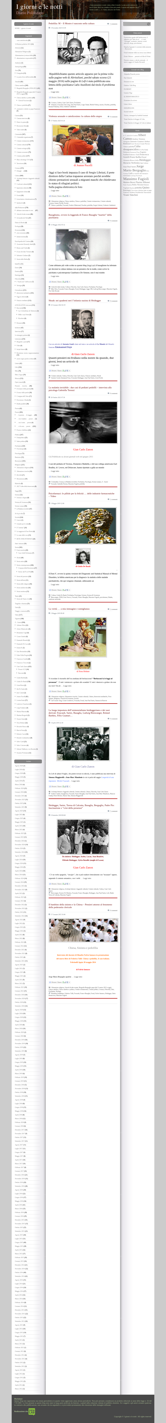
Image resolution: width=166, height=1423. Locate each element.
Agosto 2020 (19, 1010)
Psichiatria (18, 446)
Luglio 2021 (18, 968)
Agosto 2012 (19, 1370)
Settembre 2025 (20, 807)
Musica (17, 378)
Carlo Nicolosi (135, 144)
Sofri (61, 107)
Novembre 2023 (20, 890)
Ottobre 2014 (19, 1272)
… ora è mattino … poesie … (26, 419)
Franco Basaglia (69, 289)
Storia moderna (21, 591)
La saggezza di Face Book (25, 531)
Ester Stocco (67, 597)
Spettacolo (20, 203)
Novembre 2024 (20, 845)
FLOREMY (127, 89)
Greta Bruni (20, 685)
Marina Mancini (21, 711)
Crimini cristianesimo (23, 141)
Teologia (19, 285)
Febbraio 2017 (19, 1167)
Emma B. (19, 648)
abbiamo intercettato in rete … (26, 210)
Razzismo (18, 457)
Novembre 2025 (20, 799)
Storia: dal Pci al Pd (24, 572)
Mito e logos (19, 375)
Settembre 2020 (20, 1006)
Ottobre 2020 (19, 1002)
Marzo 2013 (18, 1344)
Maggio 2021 (19, 976)
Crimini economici (22, 152)
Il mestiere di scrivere (130, 100)
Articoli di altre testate (23, 214)
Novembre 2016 (20, 1179)
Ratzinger (127, 190)
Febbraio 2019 (19, 1077)
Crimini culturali (22, 145)
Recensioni (18, 461)
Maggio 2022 (19, 931)
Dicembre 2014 (19, 1265)
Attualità (17, 82)
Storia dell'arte (21, 580)
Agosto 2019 (19, 1055)
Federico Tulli (69, 993)
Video (17, 615)
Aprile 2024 (18, 871)
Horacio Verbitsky (131, 163)
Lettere (17, 363)
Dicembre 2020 (19, 995)
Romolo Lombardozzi (23, 738)
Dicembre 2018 (19, 1085)
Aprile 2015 (18, 1250)
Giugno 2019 (19, 1062)
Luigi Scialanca (21, 708)
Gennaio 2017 (19, 1171)
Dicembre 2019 (19, 1040)
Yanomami (147, 192)
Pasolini (107, 105)
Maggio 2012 (19, 1381)
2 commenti (113, 499)
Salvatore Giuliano (22, 255)
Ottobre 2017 (19, 1137)
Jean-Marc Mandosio (102, 794)
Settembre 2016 (20, 1186)
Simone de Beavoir (101, 700)
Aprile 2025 (18, 826)
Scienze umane (19, 506)
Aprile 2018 (18, 1115)
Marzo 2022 (18, 938)
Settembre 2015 (20, 1231)
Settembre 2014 (20, 1276)
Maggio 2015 (19, 1246)
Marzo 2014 (18, 1299)
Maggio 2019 (19, 1066)
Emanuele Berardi (22, 640)
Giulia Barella (21, 678)
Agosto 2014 (19, 1280)
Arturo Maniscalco (22, 629)
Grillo (137, 160)
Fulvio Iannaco (99, 993)
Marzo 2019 (18, 1073)
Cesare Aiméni (21, 636)
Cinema (17, 115)
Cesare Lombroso (68, 700)
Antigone (126, 141)
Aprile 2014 (18, 1295)
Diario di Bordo (20, 223)
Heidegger (82, 289)
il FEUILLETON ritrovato (23, 305)
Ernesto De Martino (65, 893)
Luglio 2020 (18, 1013)
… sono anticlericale (21, 40)
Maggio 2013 (19, 1336)
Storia (17, 547)
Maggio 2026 (19, 777)
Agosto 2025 (19, 811)
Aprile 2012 (18, 1385)
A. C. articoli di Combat (130, 135)
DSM (61, 597)
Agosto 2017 (19, 1145)
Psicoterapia (20, 449)
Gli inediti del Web (22, 218)
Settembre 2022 (20, 916)
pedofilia (113, 105)
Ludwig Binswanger (99, 289)
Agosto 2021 (19, 965)
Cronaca (17, 168)
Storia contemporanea (23, 565)
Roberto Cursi (21, 734)
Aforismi (17, 48)
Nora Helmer (21, 723)
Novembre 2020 (20, 998)
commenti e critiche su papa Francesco (28, 109)
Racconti (19, 308)
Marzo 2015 (18, 1254)
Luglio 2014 (18, 1284)
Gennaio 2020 (19, 1036)
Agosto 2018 (19, 1100)
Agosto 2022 (19, 920)
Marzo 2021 (18, 983)
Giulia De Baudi (22, 681)
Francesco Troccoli (22, 663)
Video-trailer (20, 130)
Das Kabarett (128, 78)
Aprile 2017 (18, 1160)
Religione (18, 465)
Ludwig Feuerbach (136, 175)
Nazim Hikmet (143, 182)
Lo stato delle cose (22, 535)
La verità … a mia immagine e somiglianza (69, 609)
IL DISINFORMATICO (131, 97)
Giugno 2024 (19, 863)
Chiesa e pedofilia (22, 105)
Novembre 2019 (20, 1043)
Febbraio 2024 (19, 878)
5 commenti (113, 811)
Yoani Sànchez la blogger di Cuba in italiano (137, 123)
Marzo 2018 (18, 1119)
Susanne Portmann (22, 753)
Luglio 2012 (18, 1374)
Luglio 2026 (18, 769)
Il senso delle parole (23, 392)
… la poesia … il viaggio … (25, 415)
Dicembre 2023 (19, 886)
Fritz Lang (67, 105)
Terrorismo (20, 163)
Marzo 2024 (18, 875)
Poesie (17, 412)
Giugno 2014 (19, 1287)
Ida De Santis (21, 689)
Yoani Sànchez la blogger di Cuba (134, 119)
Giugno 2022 (19, 927)
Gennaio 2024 (19, 882)
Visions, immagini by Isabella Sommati (136, 115)
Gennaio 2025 (19, 837)
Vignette (17, 619)
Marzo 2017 (18, 1164)
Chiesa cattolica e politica (24, 98)
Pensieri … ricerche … (22, 386)
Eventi (18, 195)
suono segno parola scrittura (25, 359)
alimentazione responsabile (25, 58)
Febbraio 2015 (19, 1257)
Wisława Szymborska (136, 192)
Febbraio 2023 (19, 897)
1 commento (113, 24)
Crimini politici (21, 156)
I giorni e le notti (39, 6)
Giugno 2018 (19, 1107)
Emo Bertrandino (22, 651)
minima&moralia (129, 108)
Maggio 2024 (19, 867)
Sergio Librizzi (97, 205)
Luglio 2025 (18, 814)
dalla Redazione (20, 207)
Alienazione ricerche (23, 471)
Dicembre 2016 (19, 1175)
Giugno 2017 (19, 1152)
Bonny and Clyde (22, 248)
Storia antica (20, 561)
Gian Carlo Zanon (22, 666)
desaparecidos (131, 149)
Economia (18, 230)
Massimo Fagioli (112, 289)
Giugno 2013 (19, 1332)
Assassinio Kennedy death (25, 244)
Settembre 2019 (20, 1051)
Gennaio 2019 (19, 1081)
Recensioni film (21, 126)
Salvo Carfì (20, 741)
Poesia (17, 408)
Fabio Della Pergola (23, 655)
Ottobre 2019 (19, 1047)
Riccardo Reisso (22, 726)
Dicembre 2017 (19, 1130)
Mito (16, 371)
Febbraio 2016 (19, 1212)
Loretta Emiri (21, 700)
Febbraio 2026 (19, 788)
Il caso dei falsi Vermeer (24, 252)
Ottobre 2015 (19, 1227)
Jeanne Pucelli (21, 696)
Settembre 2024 (20, 852)
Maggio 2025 (19, 822)
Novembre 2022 (20, 908)
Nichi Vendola (127, 185)
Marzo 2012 (18, 1389)
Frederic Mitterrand (75, 205)
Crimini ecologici (22, 148)
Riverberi (21, 318)
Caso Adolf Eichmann (25, 553)
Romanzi (19, 323)
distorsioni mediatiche (23, 293)
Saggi (16, 491)
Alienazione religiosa (23, 468)
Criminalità (18, 134)
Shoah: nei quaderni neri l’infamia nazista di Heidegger (75, 300)
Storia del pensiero (22, 576)
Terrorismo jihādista (137, 190)
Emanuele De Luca (22, 644)
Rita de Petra (20, 730)
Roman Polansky (54, 107)
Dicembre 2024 (19, 841)
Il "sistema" (20, 528)
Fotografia (20, 73)
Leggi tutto (55, 92)
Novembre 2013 (20, 1314)
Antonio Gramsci (137, 141)
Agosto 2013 (19, 1325)
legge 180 (89, 289)
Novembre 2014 (20, 1269)
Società (17, 517)
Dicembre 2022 (19, 905)
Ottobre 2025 (19, 803)
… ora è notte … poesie (24, 422)
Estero (17, 268)
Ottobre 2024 (19, 848)
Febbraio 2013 (19, 1347)
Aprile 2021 (18, 980)
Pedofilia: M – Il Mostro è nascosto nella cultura (71, 23)
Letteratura (18, 339)
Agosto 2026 (19, 766)
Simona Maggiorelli (77, 796)
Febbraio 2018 (19, 1122)
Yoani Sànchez (130, 194)
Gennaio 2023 (19, 901)
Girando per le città (22, 524)
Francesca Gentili (22, 659)
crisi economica (21, 233)
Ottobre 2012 (19, 1362)
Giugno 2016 (19, 1197)
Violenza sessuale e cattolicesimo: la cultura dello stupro (75, 116)
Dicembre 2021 (19, 950)
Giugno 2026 (19, 773)
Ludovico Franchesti (23, 704)
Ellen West (54, 289)
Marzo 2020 (18, 1028)
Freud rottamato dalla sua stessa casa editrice (137, 53)
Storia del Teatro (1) (23, 599)
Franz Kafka (135, 157)
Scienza (17, 495)
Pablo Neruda (137, 185)
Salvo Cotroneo (21, 745)
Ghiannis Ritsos (128, 160)
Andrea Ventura (138, 139)
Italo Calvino (144, 163)
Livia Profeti (99, 378)
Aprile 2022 (18, 935)
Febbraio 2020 (19, 1032)
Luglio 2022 (18, 923)
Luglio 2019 (18, 1058)
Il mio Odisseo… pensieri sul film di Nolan (137, 56)
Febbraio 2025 (19, 833)
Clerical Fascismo (23, 100)
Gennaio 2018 (19, 1126)
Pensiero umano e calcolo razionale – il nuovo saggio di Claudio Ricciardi (136, 61)
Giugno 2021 (19, 972)
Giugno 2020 (19, 1017)
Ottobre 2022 (19, 912)
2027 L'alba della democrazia (25, 486)
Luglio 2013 (18, 1329)
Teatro (17, 596)
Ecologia (17, 226)
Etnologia (18, 275)
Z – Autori (18, 622)
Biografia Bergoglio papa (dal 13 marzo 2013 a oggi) (95, 987)
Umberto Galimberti (70, 107)
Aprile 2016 (18, 1205)
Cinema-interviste (22, 118)
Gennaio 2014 (19, 1306)
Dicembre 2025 (19, 796)
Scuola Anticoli (128, 112)
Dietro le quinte (21, 122)
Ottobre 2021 (19, 957)
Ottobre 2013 (19, 1317)
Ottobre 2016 (19, 1182)
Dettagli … (20, 171)
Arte (16, 70)
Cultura (17, 176)
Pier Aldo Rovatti (54, 291)
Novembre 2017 (20, 1134)
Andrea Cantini (55, 794)
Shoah (18, 558)
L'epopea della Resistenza (26, 568)
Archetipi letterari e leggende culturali (28, 178)
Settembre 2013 (20, 1321)
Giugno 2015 (19, 1242)
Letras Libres (128, 104)
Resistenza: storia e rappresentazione (28, 353)
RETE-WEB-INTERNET (24, 539)
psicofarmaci (104, 597)
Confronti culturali (22, 184)
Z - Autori (105, 482)
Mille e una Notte (23, 315)
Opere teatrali (19, 382)
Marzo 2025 (18, 830)
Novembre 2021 (20, 953)
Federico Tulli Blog (130, 85)
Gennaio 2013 (19, 1351)
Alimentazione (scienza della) (24, 55)
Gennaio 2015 (19, 1261)
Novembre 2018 (20, 1088)
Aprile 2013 (18, 1340)
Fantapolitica (20, 437)
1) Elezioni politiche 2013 (23, 44)
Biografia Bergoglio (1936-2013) (27, 88)
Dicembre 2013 (19, 1310)
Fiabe (18, 345)
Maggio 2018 (19, 1111)
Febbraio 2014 (19, 1302)
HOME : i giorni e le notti (23, 28)
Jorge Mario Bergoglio (134, 168)
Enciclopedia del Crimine (22, 241)
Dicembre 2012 (19, 1355)
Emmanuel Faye (66, 378)
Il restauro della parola (23, 389)
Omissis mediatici (22, 300)
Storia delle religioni (23, 584)
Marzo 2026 (18, 784)
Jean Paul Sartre (76, 105)
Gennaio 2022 (19, 946)
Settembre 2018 (20, 1096)
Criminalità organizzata (24, 137)
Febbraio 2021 (19, 987)
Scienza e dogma (22, 498)
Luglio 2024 (18, 860)
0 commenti (113, 117)
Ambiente (18, 63)
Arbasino (54, 105)
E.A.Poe (141, 150)
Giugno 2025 (19, 818)
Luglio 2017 (18, 1149)
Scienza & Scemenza (21, 502)
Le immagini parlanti (21, 335)
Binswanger (54, 597)
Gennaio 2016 (19, 1216)
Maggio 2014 (19, 1291)
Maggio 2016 (19, 1201)
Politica (17, 435)
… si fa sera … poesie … (24, 426)
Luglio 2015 (18, 1239)
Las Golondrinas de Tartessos (27, 311)
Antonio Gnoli (55, 378)
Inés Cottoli (20, 693)
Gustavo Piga (128, 93)
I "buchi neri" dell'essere (24, 282)
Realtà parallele (21, 404)
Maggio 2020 (19, 1021)
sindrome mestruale (55, 599)
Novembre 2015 (20, 1224)
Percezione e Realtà (22, 400)
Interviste (18, 331)
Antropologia (19, 67)
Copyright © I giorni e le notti (125, 1417)
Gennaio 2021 (19, 991)
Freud (77, 289)
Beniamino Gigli (22, 633)
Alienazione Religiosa (21, 52)
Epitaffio (17, 264)
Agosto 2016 (19, 1190)
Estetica (17, 271)
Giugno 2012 (19, 1377)
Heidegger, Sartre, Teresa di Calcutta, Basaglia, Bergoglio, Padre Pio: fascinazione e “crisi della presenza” (81, 806)
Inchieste (17, 328)
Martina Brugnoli (22, 715)
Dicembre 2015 (19, 1220)
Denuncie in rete (129, 82)
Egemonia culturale (22, 188)
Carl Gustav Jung (56, 700)
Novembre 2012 (20, 1359)
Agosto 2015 (19, 1235)
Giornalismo (19, 290)
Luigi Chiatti (85, 105)
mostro (101, 105)
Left (108, 893)
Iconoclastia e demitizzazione (25, 199)
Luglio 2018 (18, 1103)
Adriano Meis (21, 625)
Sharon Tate (66, 796)
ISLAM (19, 475)
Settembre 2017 (20, 1141)
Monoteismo (20, 479)
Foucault (60, 105)
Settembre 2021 (20, 961)
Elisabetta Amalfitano (57, 993)
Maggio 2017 (19, 1156)
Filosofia (17, 279)
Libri (16, 367)
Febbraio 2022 (19, 942)
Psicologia (18, 453)
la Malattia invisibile (23, 509)
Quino (145, 187)
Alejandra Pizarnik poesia (132, 74)
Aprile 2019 (18, 1070)
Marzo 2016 (18, 1209)
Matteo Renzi (129, 182)
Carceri (19, 520)
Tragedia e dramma (21, 604)
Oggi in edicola (21, 297)
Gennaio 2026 (19, 792)
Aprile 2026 (18, 781)
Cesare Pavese (145, 144)
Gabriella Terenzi (62, 484)
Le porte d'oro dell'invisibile (25, 77)
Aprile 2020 (18, 1025)
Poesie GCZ (22, 669)
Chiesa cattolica (19, 85)
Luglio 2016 (18, 1194)
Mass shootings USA (23, 160)
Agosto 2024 (19, 856)
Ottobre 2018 (19, 1092)
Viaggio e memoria (20, 611)
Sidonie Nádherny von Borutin (26, 749)
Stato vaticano (19, 543)
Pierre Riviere (58, 796)
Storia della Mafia (22, 259)
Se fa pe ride (19, 513)
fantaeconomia (21, 237)
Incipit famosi (21, 349)
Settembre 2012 (20, 1366)
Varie (16, 607)
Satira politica (21, 441)
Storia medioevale (22, 588)
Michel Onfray (94, 105)
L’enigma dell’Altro (23, 396)
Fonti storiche (21, 550)
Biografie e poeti (22, 342)
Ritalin (110, 597)
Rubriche (17, 483)
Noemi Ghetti (21, 719)
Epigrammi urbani (22, 192)
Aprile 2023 (18, 893)
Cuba (137, 146)
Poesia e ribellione (22, 430)
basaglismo (64, 794)
